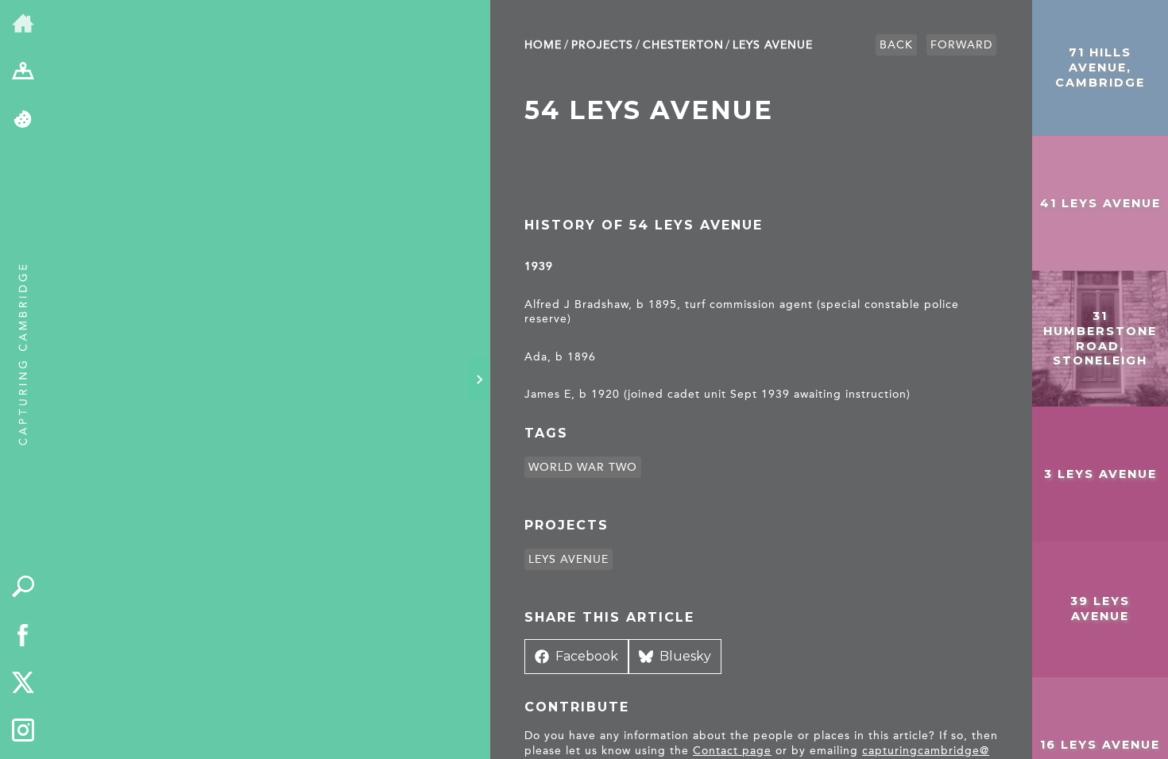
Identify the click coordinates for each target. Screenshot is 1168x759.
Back (896, 45)
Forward (961, 45)
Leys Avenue (773, 45)
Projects (602, 45)
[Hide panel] (479, 379)
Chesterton (683, 45)
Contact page (732, 750)
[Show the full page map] (23, 72)
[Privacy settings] (23, 120)
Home (543, 45)
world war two (582, 467)
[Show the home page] (23, 24)
